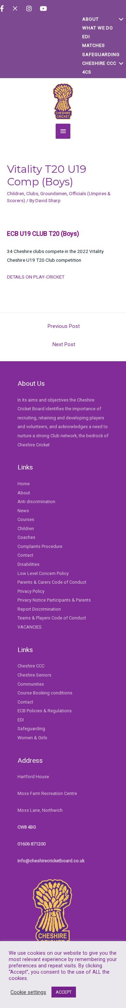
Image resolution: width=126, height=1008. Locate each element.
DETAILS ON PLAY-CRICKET (35, 277)
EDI (86, 36)
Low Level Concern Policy (43, 573)
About (90, 19)
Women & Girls (32, 737)
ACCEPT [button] (64, 992)
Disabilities (29, 564)
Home (24, 483)
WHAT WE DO (97, 27)
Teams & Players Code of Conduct (52, 617)
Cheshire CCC (99, 63)
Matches (93, 45)
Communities (31, 684)
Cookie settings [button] (28, 992)
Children (15, 193)
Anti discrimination (36, 501)
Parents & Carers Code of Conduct (52, 582)
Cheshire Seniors (34, 675)
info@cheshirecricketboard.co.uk (51, 860)
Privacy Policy (31, 591)
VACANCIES (30, 627)
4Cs (86, 72)
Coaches (26, 537)
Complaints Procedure (40, 546)
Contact (25, 555)
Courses (26, 519)
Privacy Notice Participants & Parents (54, 600)
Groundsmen (53, 193)
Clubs (32, 193)
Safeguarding (101, 54)
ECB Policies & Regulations (45, 710)
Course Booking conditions (45, 692)
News (23, 510)
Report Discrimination (39, 609)
